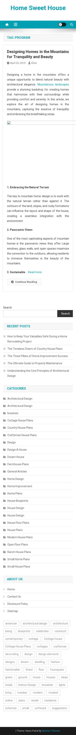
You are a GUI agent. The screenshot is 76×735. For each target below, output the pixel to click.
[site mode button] (62, 25)
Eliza (34, 62)
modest (53, 692)
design (28, 654)
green (8, 677)
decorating (12, 654)
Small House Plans (18, 566)
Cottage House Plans (20, 420)
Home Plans (14, 493)
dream (25, 662)
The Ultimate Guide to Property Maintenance (34, 363)
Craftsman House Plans (22, 435)
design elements (48, 654)
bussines (12, 413)
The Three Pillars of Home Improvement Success (37, 356)
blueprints (24, 631)
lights (62, 684)
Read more (35, 272)
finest (29, 669)
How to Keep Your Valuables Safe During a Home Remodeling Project (37, 339)
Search (7, 307)
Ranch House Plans (19, 552)
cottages (42, 646)
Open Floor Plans (17, 544)
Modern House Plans (20, 537)
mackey (22, 692)
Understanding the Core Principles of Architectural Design (38, 373)
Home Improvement (19, 486)
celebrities (42, 631)
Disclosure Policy (17, 603)
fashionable (12, 669)
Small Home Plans (18, 559)
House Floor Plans (18, 522)
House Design (15, 508)
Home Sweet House (38, 8)
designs (10, 662)
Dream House (15, 457)
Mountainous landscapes (53, 84)
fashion (55, 662)
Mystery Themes (51, 731)
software (40, 708)
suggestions (59, 708)
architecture (60, 623)
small (25, 708)
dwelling (40, 662)
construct (60, 631)
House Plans (15, 530)
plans (22, 700)
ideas (64, 677)
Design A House (17, 449)
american (11, 623)
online (9, 700)
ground (22, 677)
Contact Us (14, 596)
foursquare (57, 669)
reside (35, 700)
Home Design (15, 479)
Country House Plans (20, 427)
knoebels (47, 684)
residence (50, 700)
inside (8, 684)
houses (50, 677)
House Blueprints (17, 500)
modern (38, 692)
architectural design (35, 623)
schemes (11, 708)
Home (11, 589)
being (8, 631)
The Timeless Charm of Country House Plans (35, 348)
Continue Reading (26, 281)
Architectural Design (19, 398)
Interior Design (27, 684)
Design (11, 442)
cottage (33, 638)
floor (41, 669)
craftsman (60, 646)
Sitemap (12, 611)
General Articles (17, 471)
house (37, 677)
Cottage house (53, 638)
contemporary (14, 638)
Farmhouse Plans (18, 464)
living (8, 692)
